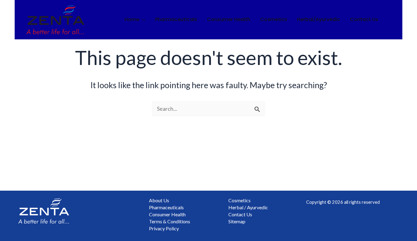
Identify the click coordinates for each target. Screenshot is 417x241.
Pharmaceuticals (176, 19)
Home (132, 19)
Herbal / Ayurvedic (248, 207)
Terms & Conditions (169, 221)
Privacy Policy (164, 228)
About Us (159, 200)
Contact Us (364, 19)
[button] (142, 19)
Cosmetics (273, 19)
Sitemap (236, 221)
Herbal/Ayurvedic (318, 19)
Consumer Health (228, 19)
